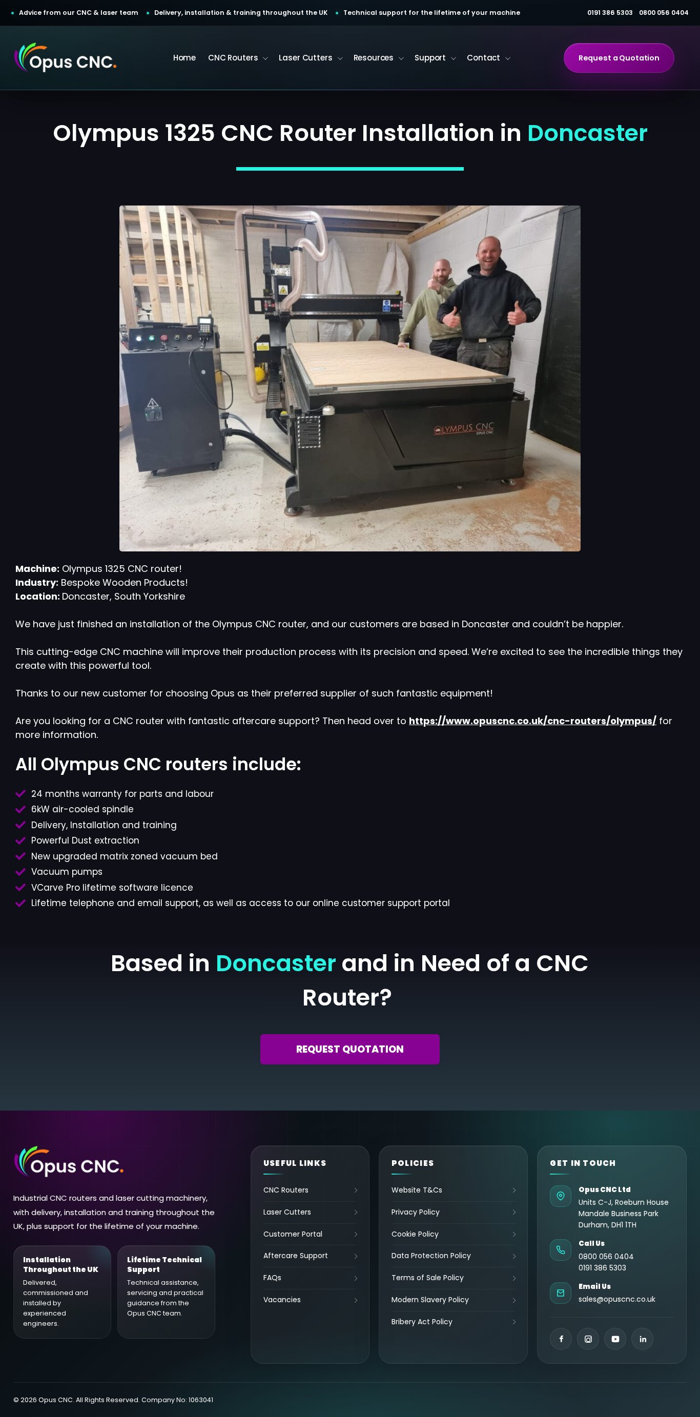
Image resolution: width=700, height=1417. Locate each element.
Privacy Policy (416, 1212)
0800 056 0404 (664, 13)
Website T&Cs (417, 1190)
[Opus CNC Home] (69, 1162)
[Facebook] (561, 1339)
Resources (374, 57)
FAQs (272, 1277)
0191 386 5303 (610, 13)
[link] (532, 720)
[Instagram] (588, 1339)
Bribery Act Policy (422, 1322)
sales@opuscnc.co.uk (617, 1299)
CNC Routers (233, 57)
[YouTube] (615, 1339)
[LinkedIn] (642, 1339)
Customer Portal (292, 1234)
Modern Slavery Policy (430, 1300)
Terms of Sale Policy (428, 1277)
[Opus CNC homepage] (65, 57)
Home (184, 57)
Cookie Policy (415, 1234)
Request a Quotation (619, 58)
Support (430, 57)
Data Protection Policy (431, 1255)
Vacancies (282, 1300)
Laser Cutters (305, 57)
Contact (483, 57)
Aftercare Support (295, 1255)
